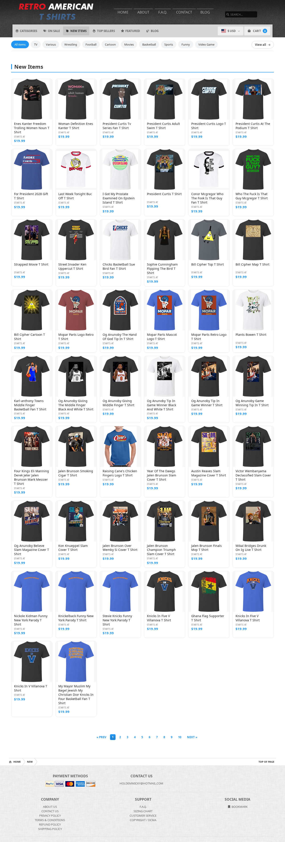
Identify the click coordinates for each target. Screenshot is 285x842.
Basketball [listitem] (149, 44)
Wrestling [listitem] (70, 44)
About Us (50, 807)
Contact (184, 12)
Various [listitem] (51, 44)
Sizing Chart (143, 811)
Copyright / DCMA (143, 820)
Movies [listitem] (129, 44)
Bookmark (239, 807)
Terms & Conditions (50, 820)
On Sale (54, 31)
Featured (132, 31)
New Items (78, 31)
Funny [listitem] (185, 44)
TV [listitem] (35, 44)
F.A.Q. (162, 12)
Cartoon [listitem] (110, 44)
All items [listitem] (20, 44)
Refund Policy (50, 824)
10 (179, 737)
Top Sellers (106, 31)
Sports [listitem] (168, 44)
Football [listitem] (91, 44)
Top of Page (266, 761)
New (30, 761)
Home (123, 12)
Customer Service (143, 816)
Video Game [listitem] (206, 44)
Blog (205, 12)
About (143, 12)
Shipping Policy (50, 829)
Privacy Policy (50, 816)
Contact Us (50, 811)
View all (260, 45)
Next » (192, 737)
